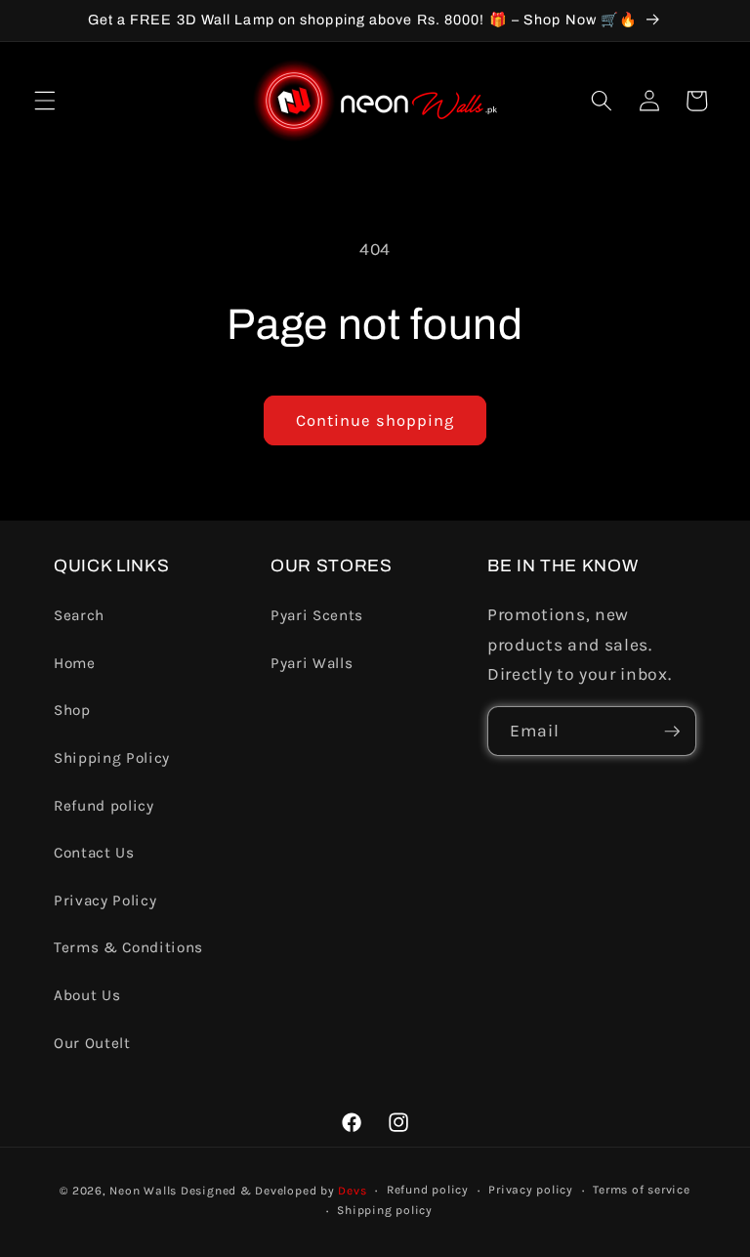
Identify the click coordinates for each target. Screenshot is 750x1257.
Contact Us (94, 852)
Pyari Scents (317, 615)
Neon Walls (143, 1190)
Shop (72, 710)
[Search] (601, 100)
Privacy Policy (105, 900)
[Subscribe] (671, 731)
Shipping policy (385, 1210)
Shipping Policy (112, 758)
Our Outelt (92, 1043)
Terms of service (641, 1189)
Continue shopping (375, 420)
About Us (87, 995)
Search (79, 615)
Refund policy (104, 806)
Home (75, 663)
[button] (44, 100)
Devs (352, 1190)
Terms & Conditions (128, 947)
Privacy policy (530, 1189)
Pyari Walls (312, 663)
